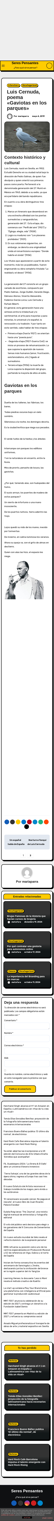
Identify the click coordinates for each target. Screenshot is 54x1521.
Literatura (13, 85)
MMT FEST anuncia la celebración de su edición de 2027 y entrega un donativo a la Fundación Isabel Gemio (25, 1304)
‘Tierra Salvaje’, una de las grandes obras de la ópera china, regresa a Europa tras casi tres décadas (27, 1176)
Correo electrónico (14, 1045)
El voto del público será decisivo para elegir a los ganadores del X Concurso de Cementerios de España (27, 1227)
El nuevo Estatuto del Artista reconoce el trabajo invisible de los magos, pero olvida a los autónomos (25, 1189)
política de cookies (8, 1515)
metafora (16, 922)
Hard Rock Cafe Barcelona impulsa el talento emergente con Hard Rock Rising (26, 1462)
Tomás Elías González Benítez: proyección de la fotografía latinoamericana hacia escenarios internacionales (26, 1121)
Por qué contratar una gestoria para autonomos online (24, 947)
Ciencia (11, 971)
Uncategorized (29, 85)
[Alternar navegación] (3, 66)
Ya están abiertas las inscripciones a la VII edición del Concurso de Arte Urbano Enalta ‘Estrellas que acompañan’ (26, 1154)
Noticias (13, 1361)
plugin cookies (47, 1518)
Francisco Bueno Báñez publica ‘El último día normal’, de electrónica (26, 1432)
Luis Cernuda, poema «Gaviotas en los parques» (27, 100)
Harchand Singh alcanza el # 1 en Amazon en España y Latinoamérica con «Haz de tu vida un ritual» (26, 1109)
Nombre (8, 1033)
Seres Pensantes (25, 63)
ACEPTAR (27, 1517)
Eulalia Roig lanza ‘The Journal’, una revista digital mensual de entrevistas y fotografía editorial (25, 1215)
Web (6, 1058)
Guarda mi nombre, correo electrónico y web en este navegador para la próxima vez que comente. (26, 1078)
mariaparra (23, 116)
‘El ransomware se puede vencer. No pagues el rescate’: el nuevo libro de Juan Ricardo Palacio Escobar (27, 1202)
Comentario (10, 1020)
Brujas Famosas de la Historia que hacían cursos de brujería (26, 917)
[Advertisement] (27, 32)
